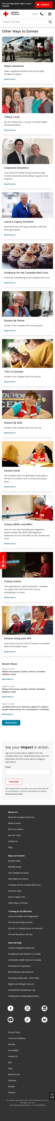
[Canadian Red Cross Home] (11, 14)
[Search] (50, 22)
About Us (12, 812)
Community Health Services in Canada (24, 960)
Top (52, 1097)
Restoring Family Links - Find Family (23, 978)
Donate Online (14, 861)
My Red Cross (14, 1074)
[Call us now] (41, 14)
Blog (10, 847)
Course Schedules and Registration (23, 916)
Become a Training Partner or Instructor (25, 928)
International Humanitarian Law (21, 990)
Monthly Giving (14, 867)
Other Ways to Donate (18, 903)
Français (35, 14)
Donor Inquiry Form (16, 897)
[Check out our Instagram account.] (27, 1008)
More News (11, 722)
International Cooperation (19, 966)
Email (8, 767)
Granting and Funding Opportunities (23, 996)
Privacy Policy (14, 1032)
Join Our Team (14, 835)
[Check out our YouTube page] (10, 1020)
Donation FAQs (14, 891)
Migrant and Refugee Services (21, 984)
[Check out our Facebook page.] (10, 1008)
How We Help (14, 943)
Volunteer (12, 1080)
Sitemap (11, 1044)
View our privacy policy (14, 794)
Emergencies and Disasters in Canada (24, 954)
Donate (11, 1086)
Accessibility (13, 1050)
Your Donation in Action (18, 873)
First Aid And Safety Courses (20, 922)
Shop (10, 1068)
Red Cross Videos (15, 829)
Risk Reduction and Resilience (21, 972)
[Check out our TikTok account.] (27, 1020)
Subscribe (14, 781)
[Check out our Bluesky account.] (44, 1020)
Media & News (14, 823)
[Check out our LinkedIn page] (44, 1008)
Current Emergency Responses (21, 948)
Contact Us (13, 841)
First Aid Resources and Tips (20, 934)
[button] (49, 14)
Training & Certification (20, 911)
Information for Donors (18, 879)
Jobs (10, 1062)
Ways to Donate (16, 855)
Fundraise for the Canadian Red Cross (24, 885)
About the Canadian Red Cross (21, 817)
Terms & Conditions (16, 1038)
